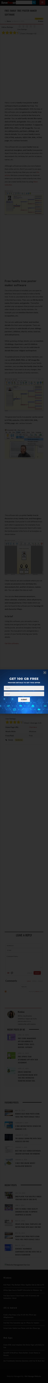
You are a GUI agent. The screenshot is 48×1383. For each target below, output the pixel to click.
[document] (24, 691)
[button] (45, 672)
